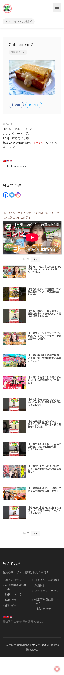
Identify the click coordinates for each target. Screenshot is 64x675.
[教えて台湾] (7, 8)
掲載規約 (10, 600)
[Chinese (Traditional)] (4, 160)
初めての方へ (13, 580)
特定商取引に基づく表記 (46, 601)
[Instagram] (18, 195)
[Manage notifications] (57, 669)
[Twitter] (12, 195)
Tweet (35, 105)
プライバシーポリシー (46, 592)
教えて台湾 (39, 645)
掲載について (13, 594)
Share (17, 105)
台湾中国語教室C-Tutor (15, 587)
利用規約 (39, 585)
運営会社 (10, 605)
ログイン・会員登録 (20, 21)
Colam (21, 52)
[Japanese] (10, 160)
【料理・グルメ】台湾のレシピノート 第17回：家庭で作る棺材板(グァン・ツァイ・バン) (17, 136)
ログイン (38, 143)
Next (36, 259)
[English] (7, 160)
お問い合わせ (42, 608)
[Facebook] (5, 195)
